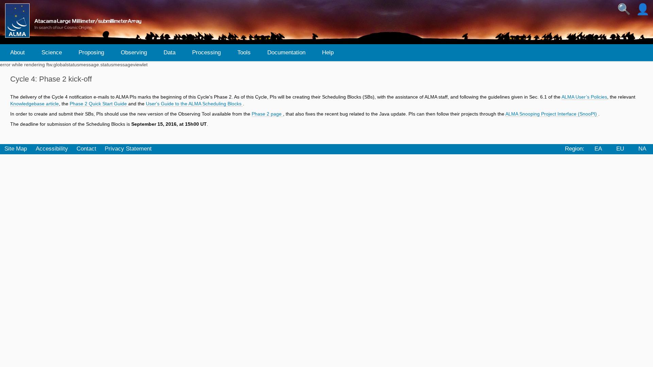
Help (328, 52)
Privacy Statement (128, 148)
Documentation (286, 52)
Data (169, 52)
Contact (86, 148)
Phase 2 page (267, 114)
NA (642, 148)
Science (51, 52)
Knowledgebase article (34, 103)
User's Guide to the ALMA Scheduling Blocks (194, 103)
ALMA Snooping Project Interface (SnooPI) (551, 114)
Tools (244, 52)
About (17, 52)
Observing (134, 52)
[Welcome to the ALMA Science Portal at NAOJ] (76, 20)
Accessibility (52, 148)
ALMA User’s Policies (584, 97)
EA (598, 148)
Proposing (91, 52)
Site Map (15, 148)
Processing (206, 52)
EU (620, 148)
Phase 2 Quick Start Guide (99, 103)
